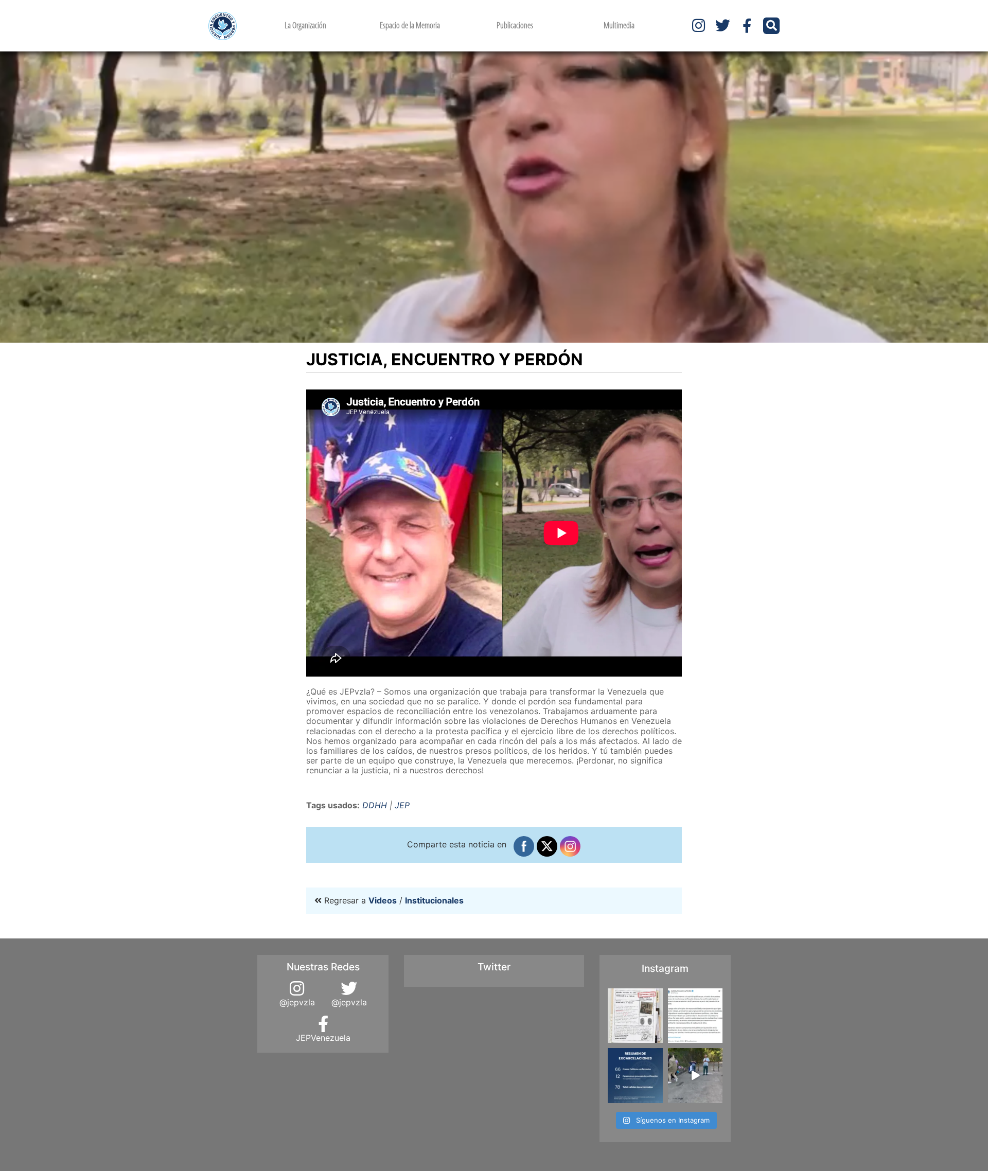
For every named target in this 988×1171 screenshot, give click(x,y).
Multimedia (619, 25)
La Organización (305, 25)
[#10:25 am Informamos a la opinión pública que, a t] (695, 1015)
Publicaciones (515, 25)
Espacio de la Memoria (410, 25)
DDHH (374, 805)
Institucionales (434, 900)
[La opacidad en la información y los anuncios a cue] (635, 1015)
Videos (382, 900)
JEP (402, 805)
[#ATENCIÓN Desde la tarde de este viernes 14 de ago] (635, 1075)
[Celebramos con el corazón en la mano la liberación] (695, 1075)
